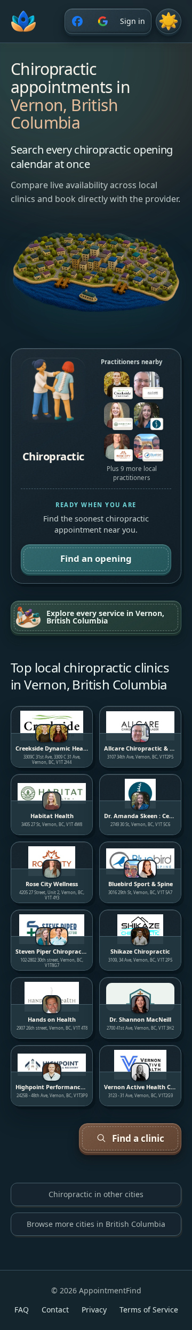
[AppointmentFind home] (23, 21)
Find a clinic (138, 1138)
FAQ (21, 1309)
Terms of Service (148, 1309)
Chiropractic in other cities (96, 1194)
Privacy (94, 1309)
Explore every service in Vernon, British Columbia (105, 617)
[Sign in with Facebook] (77, 21)
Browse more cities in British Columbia (96, 1224)
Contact (55, 1309)
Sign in (132, 21)
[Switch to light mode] (168, 21)
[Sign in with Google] (103, 21)
